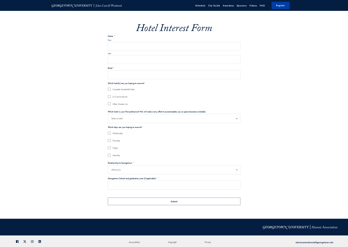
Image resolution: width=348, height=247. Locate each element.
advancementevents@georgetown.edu (314, 242)
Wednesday (118, 133)
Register (280, 5)
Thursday (116, 140)
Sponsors (242, 5)
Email (111, 68)
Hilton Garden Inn (120, 104)
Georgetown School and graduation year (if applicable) (133, 178)
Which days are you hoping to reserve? (125, 127)
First (109, 40)
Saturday (116, 155)
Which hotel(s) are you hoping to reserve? (126, 83)
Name (111, 36)
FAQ (262, 5)
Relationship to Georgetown (121, 162)
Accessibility (134, 242)
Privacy (208, 242)
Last (109, 53)
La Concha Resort (120, 96)
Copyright (172, 242)
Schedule (200, 5)
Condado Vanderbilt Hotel (123, 89)
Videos (253, 5)
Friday (115, 148)
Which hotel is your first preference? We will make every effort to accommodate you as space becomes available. (157, 111)
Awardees (228, 5)
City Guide (214, 5)
